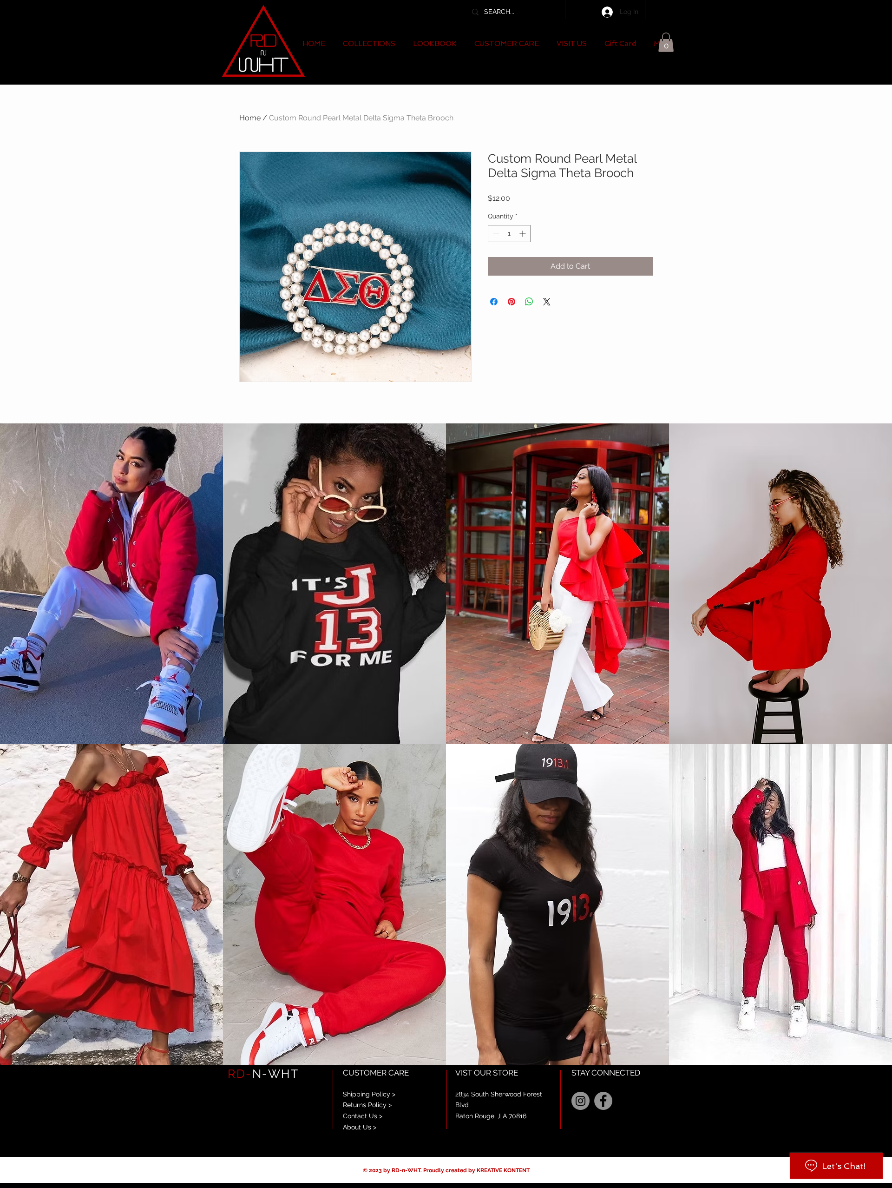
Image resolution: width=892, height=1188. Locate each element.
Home (250, 117)
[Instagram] (580, 1101)
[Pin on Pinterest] (511, 301)
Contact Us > (362, 1116)
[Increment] (523, 233)
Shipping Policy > (369, 1094)
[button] (369, 44)
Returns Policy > (367, 1105)
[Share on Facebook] (493, 301)
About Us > (359, 1127)
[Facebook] (603, 1101)
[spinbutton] (509, 233)
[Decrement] (495, 233)
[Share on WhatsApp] (529, 301)
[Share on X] (546, 301)
